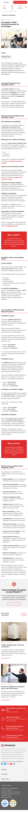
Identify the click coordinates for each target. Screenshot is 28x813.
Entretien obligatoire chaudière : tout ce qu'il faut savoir (13, 687)
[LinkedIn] (5, 764)
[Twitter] (14, 764)
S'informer (4, 774)
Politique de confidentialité (9, 788)
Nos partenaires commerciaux (10, 794)
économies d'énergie (12, 226)
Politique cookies (6, 795)
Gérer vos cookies (6, 797)
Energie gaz (9, 19)
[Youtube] (11, 764)
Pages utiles (5, 779)
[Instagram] (8, 764)
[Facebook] (2, 764)
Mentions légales (6, 790)
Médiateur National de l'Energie (10, 792)
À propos (4, 769)
